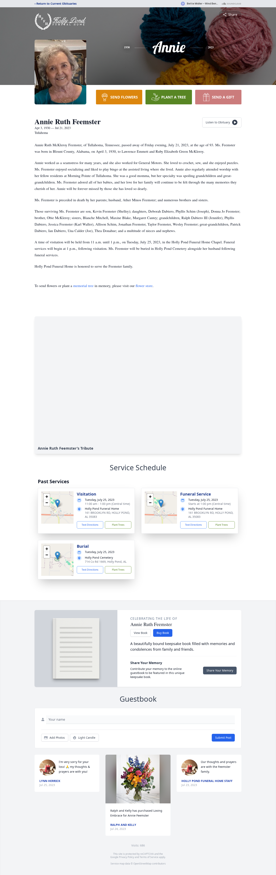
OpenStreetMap (142, 863)
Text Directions (90, 524)
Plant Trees (118, 524)
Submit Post (223, 737)
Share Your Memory (219, 670)
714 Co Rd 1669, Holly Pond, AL (105, 562)
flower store (144, 285)
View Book (140, 633)
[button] (57, 503)
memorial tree (83, 285)
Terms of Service (149, 857)
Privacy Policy (126, 857)
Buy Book (163, 633)
